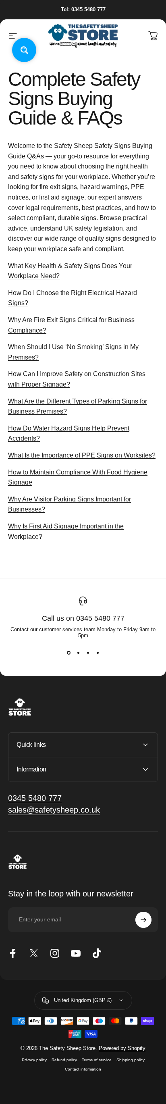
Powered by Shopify (122, 1048)
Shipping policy (130, 1060)
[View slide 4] (97, 653)
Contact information (83, 1069)
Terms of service (97, 1060)
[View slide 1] (68, 653)
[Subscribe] (143, 920)
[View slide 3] (88, 653)
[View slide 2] (78, 653)
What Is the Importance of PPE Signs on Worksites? (82, 455)
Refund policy (64, 1060)
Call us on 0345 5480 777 (83, 618)
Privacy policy (34, 1060)
